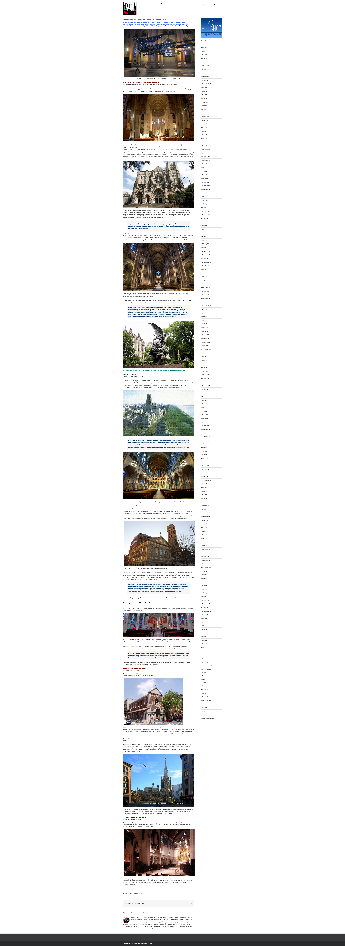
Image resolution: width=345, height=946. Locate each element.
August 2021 (205, 222)
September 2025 (206, 84)
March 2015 (205, 502)
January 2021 (205, 247)
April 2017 (204, 411)
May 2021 (204, 233)
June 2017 (204, 404)
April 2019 (204, 324)
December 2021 (206, 211)
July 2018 (204, 356)
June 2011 (204, 644)
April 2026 (204, 58)
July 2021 (204, 225)
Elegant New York (129, 893)
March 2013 (205, 589)
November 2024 (206, 116)
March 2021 (205, 240)
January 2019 (205, 335)
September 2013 (206, 567)
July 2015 (204, 487)
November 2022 (206, 189)
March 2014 (205, 545)
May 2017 (204, 407)
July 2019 (204, 313)
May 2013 (204, 582)
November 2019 (206, 298)
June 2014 (204, 534)
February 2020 (206, 287)
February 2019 (206, 331)
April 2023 (204, 171)
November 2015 (206, 473)
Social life (204, 711)
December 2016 (206, 425)
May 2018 (204, 364)
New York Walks (206, 704)
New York (204, 693)
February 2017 (205, 418)
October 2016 (205, 433)
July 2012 (204, 618)
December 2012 (206, 600)
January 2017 (205, 422)
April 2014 (204, 542)
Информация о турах (208, 718)
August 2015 (205, 484)
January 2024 (205, 153)
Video (204, 682)
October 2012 (205, 607)
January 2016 (205, 465)
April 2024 (204, 142)
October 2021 (205, 218)
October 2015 (205, 476)
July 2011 (204, 640)
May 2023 (204, 167)
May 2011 (204, 647)
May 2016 (204, 451)
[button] (219, 3)
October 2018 (205, 345)
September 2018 (206, 349)
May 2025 (204, 95)
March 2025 (205, 102)
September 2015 (206, 480)
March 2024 (205, 145)
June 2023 (204, 164)
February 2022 (205, 204)
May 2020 (204, 276)
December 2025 (206, 73)
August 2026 (205, 44)
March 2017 (205, 414)
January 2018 (205, 378)
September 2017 (206, 393)
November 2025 (206, 76)
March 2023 (205, 175)
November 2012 (206, 604)
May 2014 (204, 538)
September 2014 (206, 524)
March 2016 (205, 458)
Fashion (204, 676)
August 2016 (205, 440)
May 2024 (204, 138)
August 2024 (205, 127)
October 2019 (205, 302)
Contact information (207, 666)
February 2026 (206, 65)
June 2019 (204, 316)
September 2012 (206, 611)
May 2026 (204, 54)
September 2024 (206, 124)
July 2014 (204, 531)
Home (203, 679)
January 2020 (205, 291)
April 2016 (204, 454)
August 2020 (205, 265)
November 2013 (206, 560)
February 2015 (206, 505)
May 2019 (204, 320)
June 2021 (204, 229)
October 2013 (205, 564)
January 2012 (205, 636)
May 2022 (204, 196)
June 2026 (204, 51)
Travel (203, 715)
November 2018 (206, 342)
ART (203, 658)
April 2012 (204, 629)
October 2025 (205, 80)
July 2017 (204, 400)
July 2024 (204, 131)
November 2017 (206, 385)
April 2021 (204, 236)
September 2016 (206, 436)
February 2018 (206, 374)
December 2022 (206, 185)
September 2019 (206, 305)
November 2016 (206, 429)
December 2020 (206, 251)
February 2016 (206, 462)
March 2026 (205, 62)
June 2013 (204, 578)
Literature (205, 689)
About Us (204, 655)
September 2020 (206, 262)
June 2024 (204, 134)
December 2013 (206, 556)
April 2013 (204, 585)
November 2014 (206, 516)
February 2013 (205, 593)
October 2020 (205, 258)
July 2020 (204, 269)
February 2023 (205, 178)
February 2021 (205, 244)
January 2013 (205, 596)
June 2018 (204, 360)
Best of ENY (205, 662)
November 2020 (206, 255)
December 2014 (206, 513)
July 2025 (204, 87)
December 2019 (206, 294)
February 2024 (206, 149)
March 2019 (205, 327)
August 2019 (205, 309)
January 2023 (205, 182)
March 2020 (205, 284)
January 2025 (205, 109)
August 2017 (205, 396)
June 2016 (204, 447)
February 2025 (206, 105)
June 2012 (204, 622)
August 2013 (205, 571)
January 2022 (205, 207)
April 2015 (204, 498)
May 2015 (204, 494)
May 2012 (204, 625)
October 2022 (205, 193)
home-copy (205, 686)
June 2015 (204, 491)
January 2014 (205, 553)
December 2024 (206, 113)
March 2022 (205, 200)
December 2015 (206, 469)
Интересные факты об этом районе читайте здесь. (171, 502)
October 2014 (205, 520)
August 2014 (205, 527)
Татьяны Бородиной (150, 370)
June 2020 (204, 273)
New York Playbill (206, 700)
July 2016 (204, 444)
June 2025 (204, 91)
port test (204, 707)
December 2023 (206, 156)
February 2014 (206, 549)
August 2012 (205, 614)
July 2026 (204, 47)
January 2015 (205, 509)
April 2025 (204, 98)
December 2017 (206, 382)
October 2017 (205, 389)
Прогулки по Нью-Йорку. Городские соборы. (177, 26)
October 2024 (205, 120)
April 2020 (204, 280)
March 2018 (205, 371)
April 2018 (204, 367)
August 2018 (205, 353)
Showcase (206, 672)
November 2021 (206, 214)
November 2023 (206, 160)
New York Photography (208, 696)
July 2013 (204, 574)
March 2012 (205, 633)
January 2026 (205, 69)
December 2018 (206, 338)
